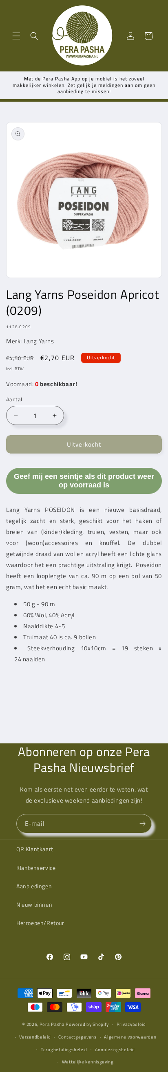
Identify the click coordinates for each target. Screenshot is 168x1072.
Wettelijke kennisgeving (88, 1062)
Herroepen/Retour (40, 923)
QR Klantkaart (34, 849)
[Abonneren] (142, 823)
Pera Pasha (52, 1024)
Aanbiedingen (34, 886)
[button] (16, 36)
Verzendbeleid (35, 1037)
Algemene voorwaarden (130, 1037)
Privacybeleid (131, 1024)
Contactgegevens (77, 1037)
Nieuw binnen (34, 904)
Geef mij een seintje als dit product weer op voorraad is (84, 480)
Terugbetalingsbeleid (64, 1049)
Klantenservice (35, 867)
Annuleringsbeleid (115, 1049)
